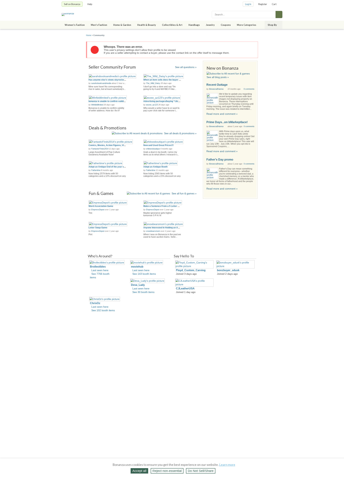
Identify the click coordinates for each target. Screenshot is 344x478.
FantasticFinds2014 (99, 149)
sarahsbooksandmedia (101, 83)
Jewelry (210, 24)
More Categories (246, 24)
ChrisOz (95, 303)
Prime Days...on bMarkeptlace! (227, 122)
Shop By (272, 24)
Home (88, 35)
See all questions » (186, 67)
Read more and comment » (222, 113)
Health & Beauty (146, 24)
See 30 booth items (143, 292)
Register (262, 4)
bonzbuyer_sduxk (228, 270)
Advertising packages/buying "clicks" (162, 101)
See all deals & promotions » (180, 133)
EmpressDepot (97, 209)
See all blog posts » (218, 77)
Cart (274, 4)
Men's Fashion (99, 24)
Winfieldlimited (97, 105)
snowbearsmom (153, 231)
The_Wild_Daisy (153, 83)
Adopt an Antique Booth (155, 167)
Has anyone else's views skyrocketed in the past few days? (119, 80)
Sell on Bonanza (72, 4)
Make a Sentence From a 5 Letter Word (163, 206)
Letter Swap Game (98, 227)
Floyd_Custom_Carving (191, 270)
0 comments (249, 89)
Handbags (194, 24)
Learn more (227, 465)
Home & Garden (122, 24)
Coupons (226, 24)
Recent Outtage (217, 84)
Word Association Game (101, 206)
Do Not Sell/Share (201, 471)
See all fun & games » (184, 193)
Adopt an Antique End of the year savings (110, 167)
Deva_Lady (138, 284)
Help (89, 4)
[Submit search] (279, 14)
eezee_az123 (152, 105)
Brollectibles (98, 266)
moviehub (137, 266)
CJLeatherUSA (185, 288)
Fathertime (96, 170)
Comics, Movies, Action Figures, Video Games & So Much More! (121, 145)
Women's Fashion (75, 24)
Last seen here (99, 270)
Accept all (139, 471)
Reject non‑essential (167, 471)
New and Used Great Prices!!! (158, 145)
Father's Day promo (219, 159)
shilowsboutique (153, 149)
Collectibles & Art (172, 24)
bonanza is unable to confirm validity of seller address (116, 101)
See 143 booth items (144, 273)
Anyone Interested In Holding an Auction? (164, 227)
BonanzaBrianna (216, 89)
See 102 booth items (103, 310)
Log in (248, 4)
